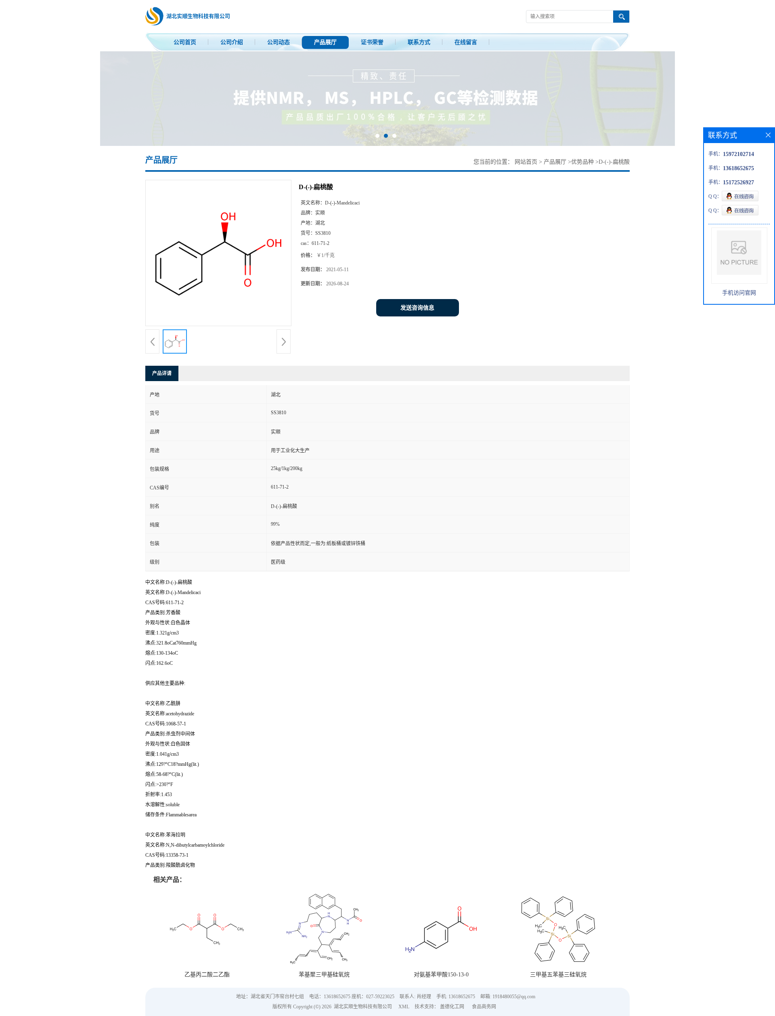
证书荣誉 (372, 42)
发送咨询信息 (417, 308)
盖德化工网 (452, 1007)
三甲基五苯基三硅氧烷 (558, 975)
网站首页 (526, 162)
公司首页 (185, 42)
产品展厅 (325, 42)
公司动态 (278, 42)
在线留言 (466, 42)
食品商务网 (484, 1007)
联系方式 (419, 42)
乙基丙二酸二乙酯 (207, 975)
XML (403, 1007)
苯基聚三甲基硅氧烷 (324, 975)
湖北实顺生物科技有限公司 (363, 1007)
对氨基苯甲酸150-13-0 (441, 975)
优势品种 (582, 162)
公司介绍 (231, 42)
